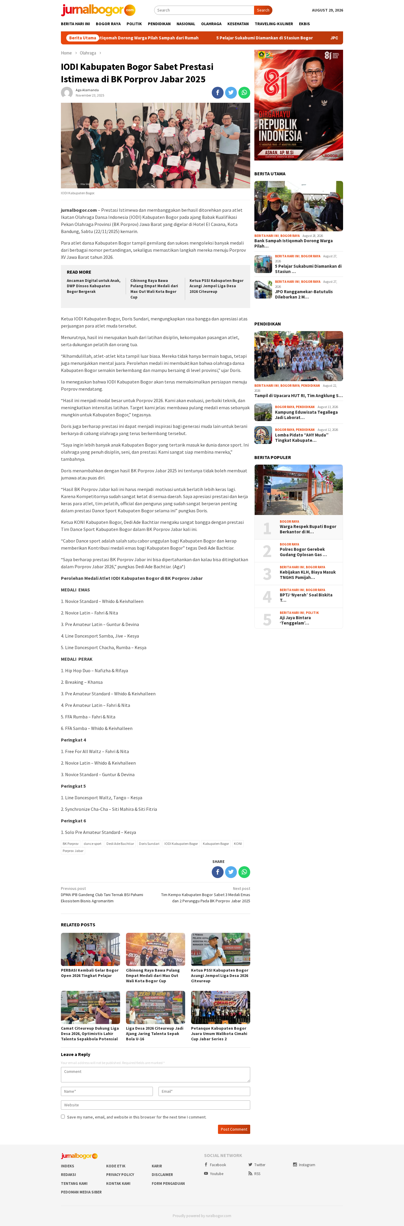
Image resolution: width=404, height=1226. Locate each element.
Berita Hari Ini (266, 236)
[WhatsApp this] (244, 93)
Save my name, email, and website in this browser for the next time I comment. (136, 1117)
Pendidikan (310, 385)
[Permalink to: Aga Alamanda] (67, 92)
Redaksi (68, 1174)
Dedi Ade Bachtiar (120, 843)
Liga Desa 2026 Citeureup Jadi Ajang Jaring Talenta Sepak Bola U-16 (154, 1034)
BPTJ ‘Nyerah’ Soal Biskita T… (306, 597)
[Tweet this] (231, 93)
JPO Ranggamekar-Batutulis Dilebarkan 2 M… (304, 294)
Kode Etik (115, 1166)
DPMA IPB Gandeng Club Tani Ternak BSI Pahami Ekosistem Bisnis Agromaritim (102, 895)
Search (263, 10)
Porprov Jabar (73, 850)
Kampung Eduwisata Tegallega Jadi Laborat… (306, 415)
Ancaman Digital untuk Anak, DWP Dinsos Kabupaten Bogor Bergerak (93, 286)
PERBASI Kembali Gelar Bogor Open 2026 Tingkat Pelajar (90, 972)
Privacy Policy (120, 1174)
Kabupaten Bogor (216, 843)
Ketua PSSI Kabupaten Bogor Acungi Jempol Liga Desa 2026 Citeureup (216, 286)
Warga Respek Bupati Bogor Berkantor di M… (308, 529)
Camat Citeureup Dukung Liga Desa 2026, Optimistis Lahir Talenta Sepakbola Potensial (90, 1034)
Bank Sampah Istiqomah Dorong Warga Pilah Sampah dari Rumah (110, 38)
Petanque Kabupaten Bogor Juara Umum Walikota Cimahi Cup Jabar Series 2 (219, 1034)
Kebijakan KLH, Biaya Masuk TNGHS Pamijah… (308, 574)
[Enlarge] (335, 57)
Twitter (259, 1164)
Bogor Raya (290, 236)
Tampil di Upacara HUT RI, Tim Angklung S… (298, 395)
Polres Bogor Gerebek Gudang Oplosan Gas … (303, 552)
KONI (238, 843)
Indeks (67, 1166)
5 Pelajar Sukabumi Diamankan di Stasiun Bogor (241, 38)
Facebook (218, 1164)
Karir (157, 1166)
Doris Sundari (149, 843)
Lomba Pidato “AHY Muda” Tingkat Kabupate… (302, 437)
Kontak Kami (118, 1183)
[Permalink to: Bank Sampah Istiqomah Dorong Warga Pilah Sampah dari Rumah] (298, 206)
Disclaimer (162, 1174)
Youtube (216, 1173)
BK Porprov (71, 843)
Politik (312, 613)
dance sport (92, 843)
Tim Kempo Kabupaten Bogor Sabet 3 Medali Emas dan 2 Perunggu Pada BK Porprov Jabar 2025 (205, 895)
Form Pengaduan (168, 1183)
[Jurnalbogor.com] (98, 9)
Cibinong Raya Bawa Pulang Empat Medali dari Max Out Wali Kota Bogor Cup (154, 289)
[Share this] (218, 93)
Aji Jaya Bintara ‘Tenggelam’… (295, 620)
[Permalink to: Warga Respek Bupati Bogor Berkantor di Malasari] (298, 490)
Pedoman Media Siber (81, 1192)
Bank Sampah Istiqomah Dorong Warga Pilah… (293, 243)
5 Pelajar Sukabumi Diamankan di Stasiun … (308, 269)
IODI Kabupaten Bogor (181, 843)
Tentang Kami (74, 1183)
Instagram (307, 1164)
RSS (257, 1173)
